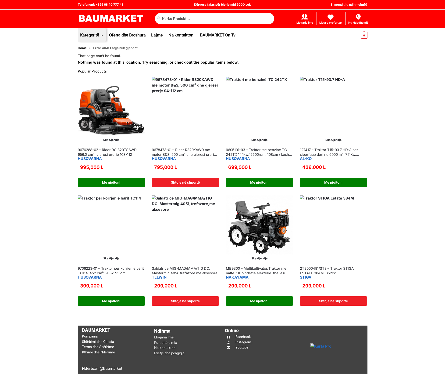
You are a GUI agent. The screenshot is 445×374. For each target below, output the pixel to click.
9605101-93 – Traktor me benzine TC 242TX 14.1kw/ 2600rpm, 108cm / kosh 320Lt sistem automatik (257, 152)
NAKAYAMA (237, 277)
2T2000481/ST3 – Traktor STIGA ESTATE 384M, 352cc (327, 270)
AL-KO (306, 158)
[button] (360, 35)
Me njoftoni (111, 182)
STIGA (305, 277)
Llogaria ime (304, 22)
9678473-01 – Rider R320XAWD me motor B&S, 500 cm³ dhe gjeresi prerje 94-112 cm (184, 152)
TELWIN (159, 277)
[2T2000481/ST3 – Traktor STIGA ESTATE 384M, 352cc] (333, 228)
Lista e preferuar (330, 22)
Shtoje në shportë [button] (185, 182)
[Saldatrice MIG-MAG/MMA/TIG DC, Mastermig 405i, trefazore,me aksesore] (185, 228)
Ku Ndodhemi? (358, 22)
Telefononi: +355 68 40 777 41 (100, 4)
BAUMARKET (96, 330)
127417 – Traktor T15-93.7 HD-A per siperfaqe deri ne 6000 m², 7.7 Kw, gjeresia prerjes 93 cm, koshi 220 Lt (329, 152)
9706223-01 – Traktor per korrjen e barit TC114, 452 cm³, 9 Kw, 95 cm (111, 270)
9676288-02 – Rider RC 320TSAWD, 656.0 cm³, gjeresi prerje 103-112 (107, 152)
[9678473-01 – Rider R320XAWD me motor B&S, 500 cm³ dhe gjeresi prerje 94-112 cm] (185, 110)
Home (82, 48)
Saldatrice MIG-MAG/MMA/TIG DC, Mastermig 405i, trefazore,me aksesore (184, 270)
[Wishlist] (137, 83)
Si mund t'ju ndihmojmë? (349, 4)
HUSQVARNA (90, 158)
